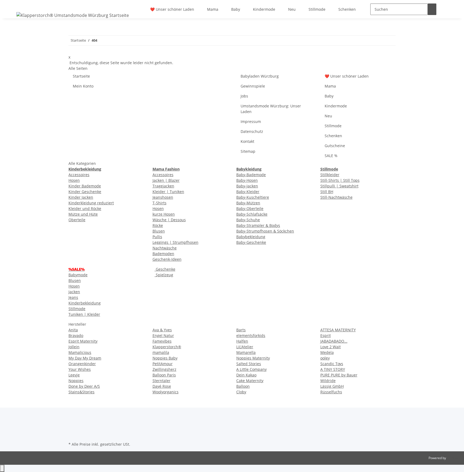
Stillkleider (329, 174)
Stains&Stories (81, 391)
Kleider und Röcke (84, 208)
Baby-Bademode (251, 174)
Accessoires (78, 174)
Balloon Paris (164, 374)
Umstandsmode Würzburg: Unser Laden (271, 108)
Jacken (74, 291)
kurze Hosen (164, 214)
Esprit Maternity (82, 341)
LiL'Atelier (244, 346)
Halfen (242, 341)
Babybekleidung (250, 236)
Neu (292, 9)
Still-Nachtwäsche (336, 197)
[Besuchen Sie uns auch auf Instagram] (72, 434)
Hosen (74, 180)
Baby (235, 9)
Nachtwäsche (165, 247)
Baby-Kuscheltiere (252, 197)
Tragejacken (163, 185)
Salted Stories (248, 363)
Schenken (347, 9)
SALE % (331, 155)
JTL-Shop (453, 458)
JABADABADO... (333, 341)
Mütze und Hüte (83, 214)
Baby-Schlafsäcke (251, 214)
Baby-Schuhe (248, 219)
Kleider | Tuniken (168, 191)
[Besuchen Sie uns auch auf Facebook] (72, 428)
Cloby (241, 391)
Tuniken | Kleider (84, 314)
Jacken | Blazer (166, 180)
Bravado (75, 335)
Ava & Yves (162, 329)
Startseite (81, 76)
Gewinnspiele (253, 86)
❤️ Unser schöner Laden (172, 9)
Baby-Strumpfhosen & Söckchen (265, 231)
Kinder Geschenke (84, 191)
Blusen (159, 231)
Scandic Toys (331, 363)
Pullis (157, 236)
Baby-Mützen (248, 202)
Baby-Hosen (247, 180)
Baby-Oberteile (249, 208)
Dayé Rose (162, 386)
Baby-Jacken (247, 185)
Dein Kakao (246, 374)
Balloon (243, 386)
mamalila (161, 352)
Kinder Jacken (80, 197)
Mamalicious (79, 352)
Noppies (76, 380)
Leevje (74, 374)
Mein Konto (83, 86)
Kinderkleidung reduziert (91, 202)
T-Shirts (159, 202)
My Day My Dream (84, 358)
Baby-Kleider (247, 191)
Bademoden (163, 253)
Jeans (73, 297)
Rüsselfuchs (331, 391)
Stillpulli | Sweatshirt (339, 185)
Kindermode (264, 9)
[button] (445, 9)
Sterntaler (162, 380)
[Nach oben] (2, 468)
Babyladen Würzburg (260, 76)
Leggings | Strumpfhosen (175, 242)
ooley (325, 358)
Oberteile (76, 219)
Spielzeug (164, 274)
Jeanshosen (163, 197)
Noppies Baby (165, 358)
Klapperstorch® (167, 346)
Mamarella (246, 352)
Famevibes (162, 341)
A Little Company (251, 369)
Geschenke (165, 269)
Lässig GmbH (332, 386)
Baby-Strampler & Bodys (258, 225)
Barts (241, 329)
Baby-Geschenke (251, 242)
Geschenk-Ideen (167, 259)
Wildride (328, 380)
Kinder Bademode (84, 185)
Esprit (325, 335)
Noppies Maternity (253, 358)
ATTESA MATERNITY (338, 329)
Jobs (244, 96)
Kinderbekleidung (84, 303)
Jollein (73, 346)
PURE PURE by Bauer (338, 374)
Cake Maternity (249, 380)
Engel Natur (163, 335)
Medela (327, 352)
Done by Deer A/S (84, 386)
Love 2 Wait (330, 346)
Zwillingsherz (164, 369)
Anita (73, 329)
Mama (212, 9)
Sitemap (248, 151)
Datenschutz (252, 131)
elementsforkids (250, 335)
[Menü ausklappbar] (21, 4)
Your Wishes (79, 369)
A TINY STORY (332, 369)
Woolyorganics (166, 391)
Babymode (78, 274)
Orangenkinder (82, 363)
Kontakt (247, 141)
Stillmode (317, 9)
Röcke (158, 225)
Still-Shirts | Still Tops (340, 180)
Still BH (326, 191)
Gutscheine (335, 145)
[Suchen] (432, 9)
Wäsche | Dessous (169, 219)
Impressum (251, 121)
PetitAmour (163, 363)
